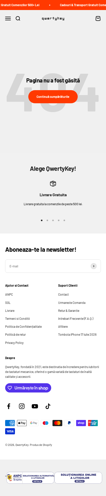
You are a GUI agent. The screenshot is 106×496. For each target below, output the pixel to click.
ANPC (9, 294)
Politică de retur (15, 334)
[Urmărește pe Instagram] (21, 406)
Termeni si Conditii (17, 318)
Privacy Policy (14, 342)
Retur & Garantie (68, 310)
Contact (63, 294)
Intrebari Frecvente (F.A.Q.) (75, 318)
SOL (8, 302)
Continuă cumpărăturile (53, 96)
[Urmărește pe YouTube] (34, 406)
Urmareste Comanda (71, 302)
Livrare (9, 310)
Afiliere (63, 326)
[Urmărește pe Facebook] (8, 406)
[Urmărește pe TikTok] (48, 406)
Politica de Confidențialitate (23, 326)
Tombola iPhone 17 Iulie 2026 (77, 334)
